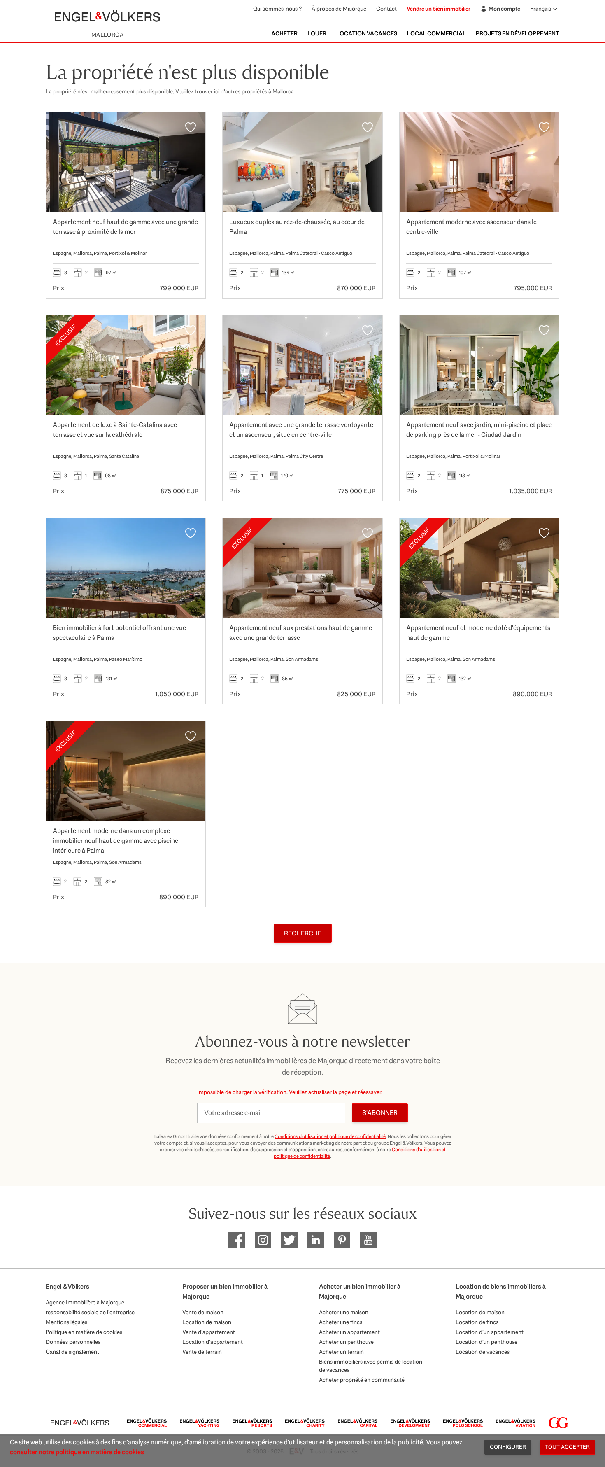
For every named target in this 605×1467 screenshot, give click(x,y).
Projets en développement (517, 33)
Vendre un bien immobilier (438, 8)
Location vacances (366, 33)
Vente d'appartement (208, 1332)
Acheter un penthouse (346, 1342)
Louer (316, 33)
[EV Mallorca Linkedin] (315, 1240)
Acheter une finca (341, 1322)
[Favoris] (190, 127)
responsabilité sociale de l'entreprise (90, 1312)
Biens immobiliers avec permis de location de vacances (370, 1366)
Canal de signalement (72, 1351)
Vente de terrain (202, 1351)
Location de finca (477, 1322)
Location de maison (206, 1322)
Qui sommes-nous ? (277, 8)
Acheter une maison (343, 1312)
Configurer (508, 1447)
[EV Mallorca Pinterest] (342, 1240)
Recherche (302, 933)
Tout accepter (567, 1447)
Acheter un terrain (341, 1351)
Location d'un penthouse (486, 1342)
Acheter (284, 33)
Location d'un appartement (490, 1332)
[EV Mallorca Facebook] (236, 1240)
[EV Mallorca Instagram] (263, 1240)
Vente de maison (202, 1312)
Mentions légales (66, 1322)
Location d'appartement (212, 1342)
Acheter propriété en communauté (362, 1379)
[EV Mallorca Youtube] (368, 1240)
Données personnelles (73, 1342)
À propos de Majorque (339, 8)
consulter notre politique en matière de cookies (77, 1452)
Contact (386, 8)
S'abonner (380, 1112)
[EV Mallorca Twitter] (289, 1240)
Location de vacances (483, 1351)
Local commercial (436, 33)
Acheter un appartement (349, 1332)
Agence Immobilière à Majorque (85, 1302)
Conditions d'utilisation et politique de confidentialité (330, 1136)
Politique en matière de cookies (84, 1332)
